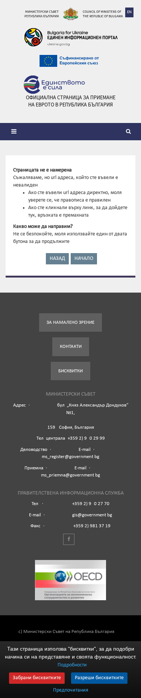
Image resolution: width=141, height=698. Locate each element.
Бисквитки (70, 371)
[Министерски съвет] (70, 14)
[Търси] (129, 132)
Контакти (71, 346)
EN (129, 12)
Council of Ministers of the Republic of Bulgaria (103, 13)
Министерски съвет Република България (41, 13)
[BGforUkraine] (71, 37)
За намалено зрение (70, 322)
